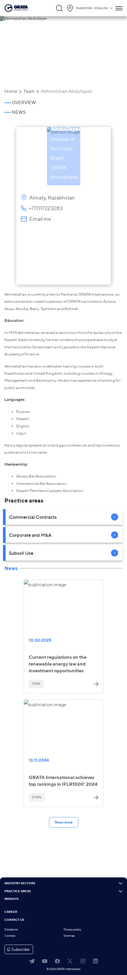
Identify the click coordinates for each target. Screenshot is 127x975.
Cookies (9, 935)
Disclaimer (11, 929)
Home (10, 91)
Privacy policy (72, 929)
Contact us (14, 919)
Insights (11, 898)
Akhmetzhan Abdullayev (66, 91)
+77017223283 (46, 208)
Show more (64, 822)
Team (29, 91)
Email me (40, 219)
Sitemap (69, 935)
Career (10, 911)
